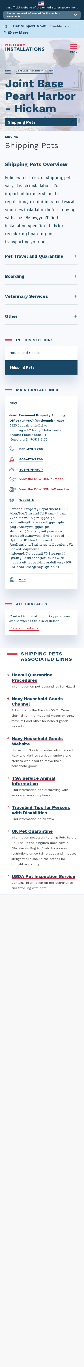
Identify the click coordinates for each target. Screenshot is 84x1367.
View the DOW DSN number (41, 479)
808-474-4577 (31, 469)
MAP (22, 579)
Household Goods (24, 353)
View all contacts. (24, 628)
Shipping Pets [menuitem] (22, 122)
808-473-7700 (31, 449)
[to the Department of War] (41, 3)
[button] (42, 15)
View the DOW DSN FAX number (44, 489)
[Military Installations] (25, 50)
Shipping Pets (21, 367)
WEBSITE (26, 500)
